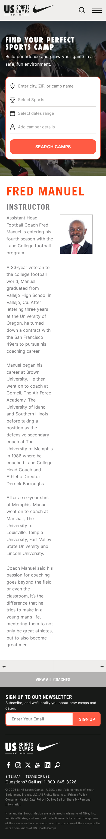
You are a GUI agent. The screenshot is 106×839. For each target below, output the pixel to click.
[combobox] (57, 86)
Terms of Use (37, 776)
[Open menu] (97, 10)
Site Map (13, 776)
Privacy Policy (77, 794)
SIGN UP (87, 719)
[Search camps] (57, 765)
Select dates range (36, 113)
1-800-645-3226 (60, 781)
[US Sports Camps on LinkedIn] (48, 765)
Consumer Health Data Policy (25, 799)
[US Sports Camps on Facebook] (8, 765)
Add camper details (36, 126)
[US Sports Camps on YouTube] (38, 765)
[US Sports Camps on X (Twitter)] (28, 765)
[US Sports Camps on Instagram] (18, 765)
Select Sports (31, 99)
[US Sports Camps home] (29, 10)
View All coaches (53, 679)
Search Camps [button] (53, 146)
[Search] (82, 10)
